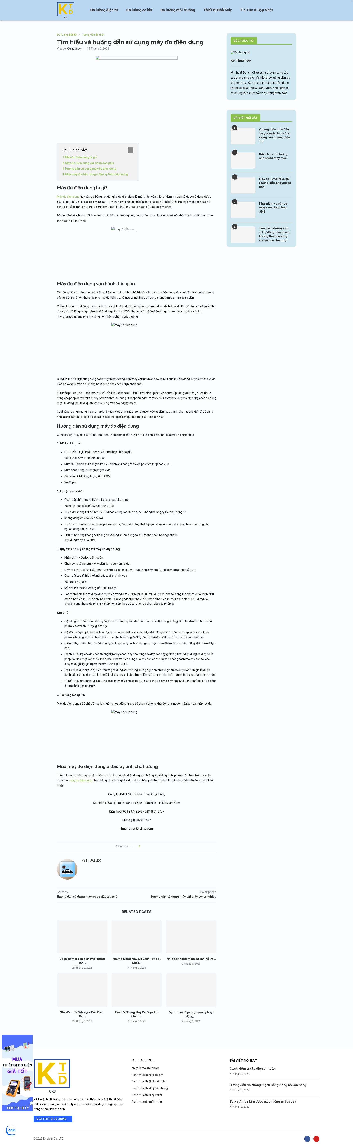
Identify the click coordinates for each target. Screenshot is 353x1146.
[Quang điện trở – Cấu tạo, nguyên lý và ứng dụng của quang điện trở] (243, 136)
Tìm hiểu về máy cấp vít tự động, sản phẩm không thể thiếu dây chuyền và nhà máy (274, 234)
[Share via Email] (158, 846)
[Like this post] (142, 846)
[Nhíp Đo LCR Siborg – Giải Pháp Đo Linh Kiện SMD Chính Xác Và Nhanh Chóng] (82, 990)
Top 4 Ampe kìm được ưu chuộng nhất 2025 (263, 1101)
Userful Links (143, 1060)
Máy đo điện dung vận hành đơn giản (89, 163)
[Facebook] (307, 1139)
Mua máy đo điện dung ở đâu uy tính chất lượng (96, 174)
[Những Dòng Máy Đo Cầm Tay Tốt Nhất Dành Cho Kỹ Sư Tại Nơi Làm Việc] (137, 936)
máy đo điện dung (80, 780)
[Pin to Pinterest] (154, 846)
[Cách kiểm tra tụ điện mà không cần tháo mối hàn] (82, 936)
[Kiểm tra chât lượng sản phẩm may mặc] (243, 160)
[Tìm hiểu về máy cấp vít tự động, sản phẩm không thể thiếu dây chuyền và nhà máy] (243, 234)
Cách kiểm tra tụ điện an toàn (253, 1068)
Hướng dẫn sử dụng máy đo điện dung (90, 168)
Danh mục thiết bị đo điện (148, 1074)
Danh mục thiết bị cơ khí (147, 1095)
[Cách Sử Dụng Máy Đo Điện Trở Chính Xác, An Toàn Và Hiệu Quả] (137, 990)
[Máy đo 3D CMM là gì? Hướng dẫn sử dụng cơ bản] (243, 185)
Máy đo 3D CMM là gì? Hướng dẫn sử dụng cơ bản (275, 182)
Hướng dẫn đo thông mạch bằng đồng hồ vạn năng (268, 1085)
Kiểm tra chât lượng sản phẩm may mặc (273, 156)
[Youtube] (316, 1139)
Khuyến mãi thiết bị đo (146, 1068)
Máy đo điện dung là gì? (81, 157)
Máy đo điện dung (68, 196)
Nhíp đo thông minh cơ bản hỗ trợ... (191, 958)
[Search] (294, 10)
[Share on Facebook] (146, 846)
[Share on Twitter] (150, 846)
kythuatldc (74, 48)
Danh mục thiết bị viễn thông (150, 1088)
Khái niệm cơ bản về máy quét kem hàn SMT (273, 207)
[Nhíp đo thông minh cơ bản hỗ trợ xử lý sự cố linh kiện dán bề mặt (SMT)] (191, 936)
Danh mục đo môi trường (147, 1101)
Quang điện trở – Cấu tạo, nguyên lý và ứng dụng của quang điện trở (274, 135)
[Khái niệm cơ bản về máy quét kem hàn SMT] (243, 210)
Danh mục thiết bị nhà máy (149, 1081)
